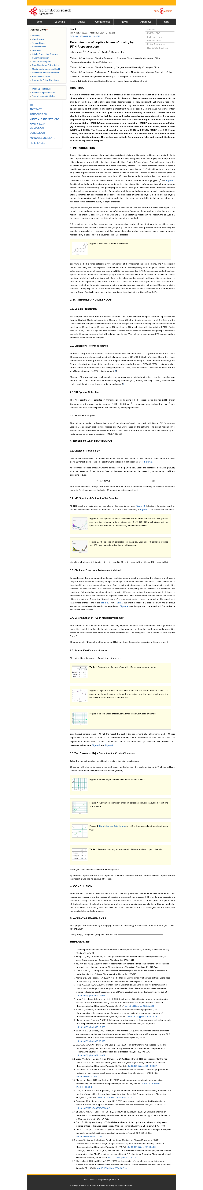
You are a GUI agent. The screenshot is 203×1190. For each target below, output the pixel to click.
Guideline (35, 50)
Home (38, 21)
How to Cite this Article (156, 48)
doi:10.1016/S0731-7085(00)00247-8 (115, 1097)
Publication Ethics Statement (44, 72)
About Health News (40, 76)
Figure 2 (148, 462)
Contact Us (114, 1180)
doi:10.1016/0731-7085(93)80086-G (93, 1108)
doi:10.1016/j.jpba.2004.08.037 (142, 1066)
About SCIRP (95, 1180)
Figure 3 (140, 506)
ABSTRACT (36, 109)
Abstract (150, 29)
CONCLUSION (37, 133)
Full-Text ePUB (153, 40)
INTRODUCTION (38, 114)
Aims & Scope (37, 43)
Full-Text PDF (152, 33)
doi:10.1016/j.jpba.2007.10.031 (122, 1157)
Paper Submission (39, 58)
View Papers (37, 39)
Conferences (102, 21)
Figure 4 (124, 606)
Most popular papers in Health (45, 69)
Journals (60, 21)
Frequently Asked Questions (44, 80)
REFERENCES (37, 143)
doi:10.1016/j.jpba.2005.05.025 (90, 1041)
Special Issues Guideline (42, 96)
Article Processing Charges (44, 54)
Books (81, 21)
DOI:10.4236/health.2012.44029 (85, 36)
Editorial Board (38, 46)
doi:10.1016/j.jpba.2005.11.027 (90, 995)
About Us (145, 21)
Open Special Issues (40, 89)
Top (31, 105)
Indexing (35, 35)
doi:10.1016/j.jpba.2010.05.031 (142, 1147)
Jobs (166, 21)
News (124, 21)
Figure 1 (170, 180)
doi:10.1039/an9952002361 (89, 1136)
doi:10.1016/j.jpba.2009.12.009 (90, 1027)
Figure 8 (109, 745)
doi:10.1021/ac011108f (86, 1076)
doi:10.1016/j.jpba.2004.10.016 (112, 1168)
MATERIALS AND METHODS (44, 119)
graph (123, 826)
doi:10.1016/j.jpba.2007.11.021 (90, 1055)
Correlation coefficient (109, 826)
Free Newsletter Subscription (44, 65)
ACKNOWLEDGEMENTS (42, 138)
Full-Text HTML (153, 37)
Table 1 (104, 603)
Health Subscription (40, 61)
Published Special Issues (42, 92)
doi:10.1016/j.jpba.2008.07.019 (142, 1016)
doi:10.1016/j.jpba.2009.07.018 (139, 1006)
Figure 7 (96, 745)
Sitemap (105, 1180)
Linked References (155, 44)
